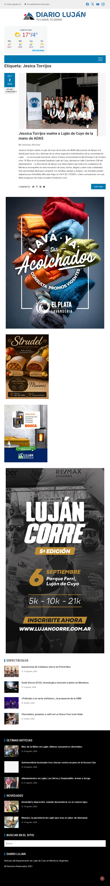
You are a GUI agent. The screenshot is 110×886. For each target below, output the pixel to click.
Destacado (26, 145)
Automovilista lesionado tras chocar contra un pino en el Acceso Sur (58, 762)
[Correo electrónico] (44, 187)
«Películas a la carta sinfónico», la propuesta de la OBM (51, 698)
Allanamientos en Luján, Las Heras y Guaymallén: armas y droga (55, 778)
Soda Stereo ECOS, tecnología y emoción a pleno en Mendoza (55, 682)
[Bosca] (25, 433)
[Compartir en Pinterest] (40, 187)
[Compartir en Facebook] (33, 187)
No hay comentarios (10, 90)
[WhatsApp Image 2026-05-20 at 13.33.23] (27, 366)
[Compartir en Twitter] (37, 187)
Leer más (98, 186)
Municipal (36, 145)
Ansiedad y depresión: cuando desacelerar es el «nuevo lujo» (54, 802)
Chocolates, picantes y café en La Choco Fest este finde (52, 714)
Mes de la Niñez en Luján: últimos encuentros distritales (51, 746)
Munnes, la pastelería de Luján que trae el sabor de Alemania (54, 817)
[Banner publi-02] (55, 560)
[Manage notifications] (102, 878)
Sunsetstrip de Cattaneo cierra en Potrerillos (46, 667)
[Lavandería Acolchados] (55, 262)
